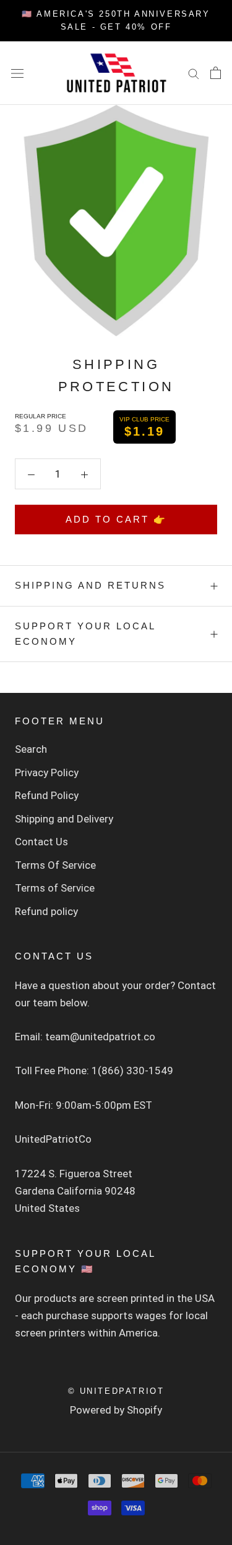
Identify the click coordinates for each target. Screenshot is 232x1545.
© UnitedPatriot (116, 1391)
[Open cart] (215, 73)
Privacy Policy (47, 772)
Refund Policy (47, 795)
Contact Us (41, 841)
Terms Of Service (55, 865)
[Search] (193, 72)
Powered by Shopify (116, 1410)
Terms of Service (55, 888)
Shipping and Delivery (64, 819)
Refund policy (46, 911)
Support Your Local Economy (85, 634)
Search (31, 749)
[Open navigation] (17, 73)
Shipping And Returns (90, 585)
